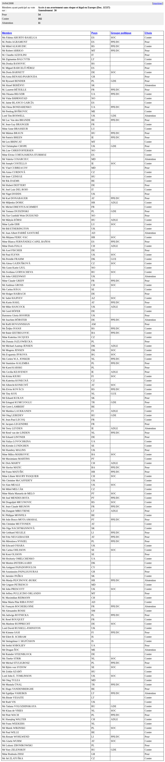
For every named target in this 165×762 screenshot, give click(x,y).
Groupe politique (121, 33)
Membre (7, 33)
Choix (148, 33)
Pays (94, 33)
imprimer (157, 3)
